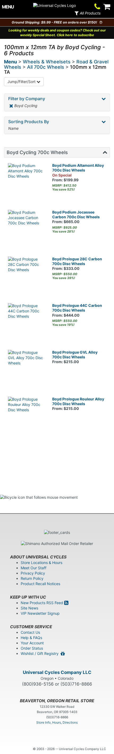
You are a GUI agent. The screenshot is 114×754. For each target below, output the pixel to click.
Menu (10, 61)
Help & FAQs (31, 637)
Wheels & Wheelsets (47, 61)
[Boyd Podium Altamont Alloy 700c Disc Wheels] (26, 181)
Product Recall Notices (40, 583)
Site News (29, 608)
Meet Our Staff (33, 568)
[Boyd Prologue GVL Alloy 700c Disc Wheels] (26, 368)
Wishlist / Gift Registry (41, 653)
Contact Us (30, 632)
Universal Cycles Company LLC (57, 672)
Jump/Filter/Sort (22, 81)
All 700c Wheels (45, 67)
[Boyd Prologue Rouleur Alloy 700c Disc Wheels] (26, 415)
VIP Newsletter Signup (40, 613)
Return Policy (32, 578)
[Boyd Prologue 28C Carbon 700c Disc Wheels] (26, 275)
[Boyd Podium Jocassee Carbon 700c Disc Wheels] (26, 228)
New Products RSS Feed (42, 602)
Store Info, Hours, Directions (57, 722)
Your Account (32, 643)
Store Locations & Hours (41, 562)
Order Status (32, 648)
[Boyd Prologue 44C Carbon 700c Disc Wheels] (26, 321)
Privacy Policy (33, 573)
